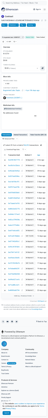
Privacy (9, 366)
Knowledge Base (37, 309)
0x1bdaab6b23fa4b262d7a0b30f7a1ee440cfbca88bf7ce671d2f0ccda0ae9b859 (14, 269)
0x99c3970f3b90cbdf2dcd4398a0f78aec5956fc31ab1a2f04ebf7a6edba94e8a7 (14, 247)
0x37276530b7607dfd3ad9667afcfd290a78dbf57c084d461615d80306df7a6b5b (14, 263)
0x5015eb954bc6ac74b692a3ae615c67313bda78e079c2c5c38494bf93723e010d (14, 176)
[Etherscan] (9, 9)
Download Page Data (13, 149)
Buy (3, 25)
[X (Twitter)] (3, 321)
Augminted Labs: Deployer (12, 90)
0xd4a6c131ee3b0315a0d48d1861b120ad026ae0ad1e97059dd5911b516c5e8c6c (14, 214)
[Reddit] (16, 321)
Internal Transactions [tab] (20, 135)
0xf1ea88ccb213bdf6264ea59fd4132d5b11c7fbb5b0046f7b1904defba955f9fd (14, 285)
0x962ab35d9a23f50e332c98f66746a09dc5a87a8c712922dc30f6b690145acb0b (14, 171)
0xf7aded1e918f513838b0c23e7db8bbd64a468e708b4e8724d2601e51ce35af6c (14, 203)
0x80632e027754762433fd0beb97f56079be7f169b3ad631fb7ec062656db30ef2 (14, 209)
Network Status (30, 360)
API (10, 41)
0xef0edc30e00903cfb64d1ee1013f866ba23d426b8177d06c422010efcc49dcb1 (14, 258)
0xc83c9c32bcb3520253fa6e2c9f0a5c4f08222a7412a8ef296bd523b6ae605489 (14, 165)
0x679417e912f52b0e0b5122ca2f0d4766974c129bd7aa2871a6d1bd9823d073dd (14, 252)
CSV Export (41, 301)
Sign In (38, 9)
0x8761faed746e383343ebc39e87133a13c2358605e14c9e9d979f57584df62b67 (14, 187)
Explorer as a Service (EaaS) (10, 390)
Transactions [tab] (6, 135)
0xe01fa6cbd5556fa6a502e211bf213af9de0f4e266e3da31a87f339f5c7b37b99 (14, 231)
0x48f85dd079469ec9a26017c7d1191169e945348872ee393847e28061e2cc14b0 (14, 290)
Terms (3, 366)
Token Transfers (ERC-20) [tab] (38, 135)
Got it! (6, 413)
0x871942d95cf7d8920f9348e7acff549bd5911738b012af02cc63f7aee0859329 (14, 241)
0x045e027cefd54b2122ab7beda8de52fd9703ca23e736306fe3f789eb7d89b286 (14, 280)
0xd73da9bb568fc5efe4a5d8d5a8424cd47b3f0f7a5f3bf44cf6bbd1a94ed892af (14, 274)
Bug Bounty (5, 370)
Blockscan (4, 401)
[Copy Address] (42, 20)
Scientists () (14, 98)
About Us (4, 353)
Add (7, 83)
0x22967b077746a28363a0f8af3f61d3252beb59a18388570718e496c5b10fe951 (14, 160)
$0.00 (10, 68)
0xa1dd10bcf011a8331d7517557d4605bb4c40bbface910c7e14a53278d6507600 (14, 182)
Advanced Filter (9, 139)
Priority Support (6, 397)
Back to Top (42, 322)
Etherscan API (5, 394)
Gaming (30, 25)
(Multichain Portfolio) (13, 109)
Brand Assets (5, 356)
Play (22, 25)
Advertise (4, 387)
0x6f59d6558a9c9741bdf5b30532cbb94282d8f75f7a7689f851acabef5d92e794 (14, 193)
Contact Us (4, 360)
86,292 (26, 145)
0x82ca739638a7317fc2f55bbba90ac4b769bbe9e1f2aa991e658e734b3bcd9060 (14, 220)
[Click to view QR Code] (45, 20)
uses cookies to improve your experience (29, 404)
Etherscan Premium (7, 383)
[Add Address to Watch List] (3, 41)
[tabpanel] (24, 220)
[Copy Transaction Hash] (22, 160)
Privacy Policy (11, 409)
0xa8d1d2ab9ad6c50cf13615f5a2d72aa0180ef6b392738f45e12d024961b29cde (14, 198)
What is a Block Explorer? (33, 366)
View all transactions (23, 296)
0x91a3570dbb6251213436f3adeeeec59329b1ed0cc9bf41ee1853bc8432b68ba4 (14, 236)
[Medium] (7, 321)
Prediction (12, 25)
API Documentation (31, 353)
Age (38, 155)
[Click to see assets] (42, 68)
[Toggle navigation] (45, 9)
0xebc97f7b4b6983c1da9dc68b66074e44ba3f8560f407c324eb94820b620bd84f (14, 225)
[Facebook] (12, 321)
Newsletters (29, 363)
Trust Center (5, 373)
